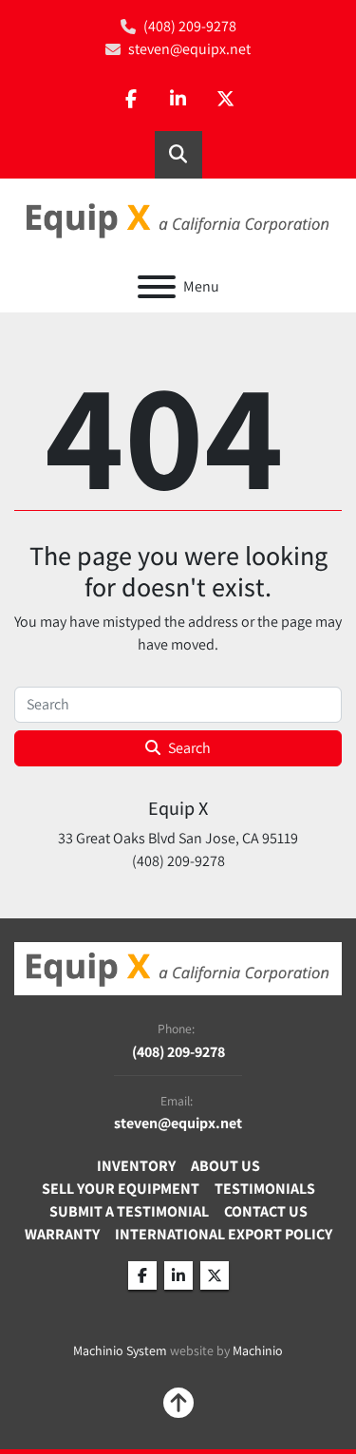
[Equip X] (178, 967)
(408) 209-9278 (189, 26)
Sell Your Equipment (120, 1189)
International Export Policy (223, 1234)
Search (189, 748)
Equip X (178, 808)
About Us (225, 1166)
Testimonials (265, 1189)
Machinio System (120, 1350)
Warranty (62, 1234)
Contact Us (266, 1211)
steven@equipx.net (189, 49)
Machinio (258, 1350)
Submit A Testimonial (129, 1211)
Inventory (136, 1166)
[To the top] (178, 1403)
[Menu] (157, 286)
